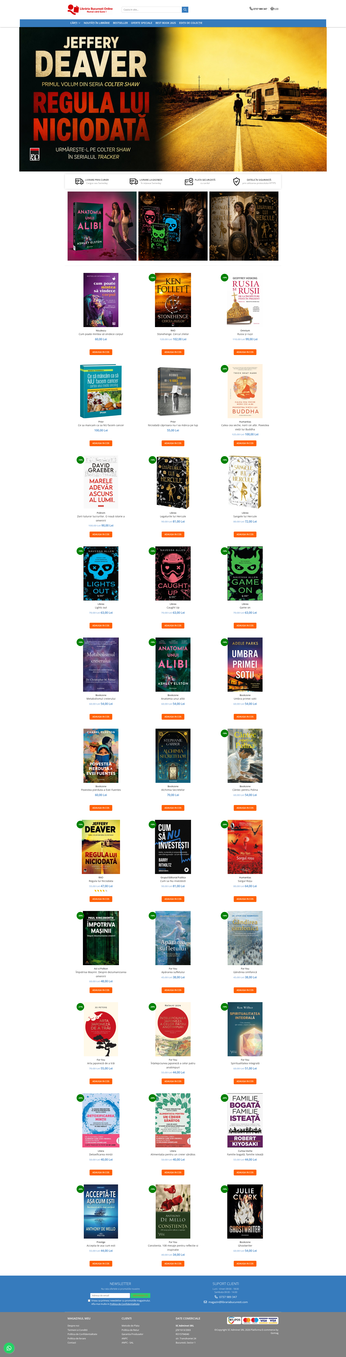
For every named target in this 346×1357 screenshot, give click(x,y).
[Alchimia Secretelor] (173, 756)
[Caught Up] (173, 573)
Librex (173, 512)
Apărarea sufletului (173, 972)
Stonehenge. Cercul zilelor (173, 334)
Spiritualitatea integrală (245, 1063)
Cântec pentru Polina (245, 789)
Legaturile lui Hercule (173, 516)
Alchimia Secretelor (173, 789)
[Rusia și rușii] (245, 300)
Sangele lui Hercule (245, 516)
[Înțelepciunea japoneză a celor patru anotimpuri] (173, 1029)
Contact (72, 1342)
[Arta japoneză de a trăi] (101, 1029)
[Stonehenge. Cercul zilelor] (173, 300)
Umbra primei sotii (245, 698)
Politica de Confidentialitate (124, 1304)
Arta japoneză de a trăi (101, 1063)
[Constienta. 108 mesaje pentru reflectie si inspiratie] (173, 1211)
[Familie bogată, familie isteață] (245, 1120)
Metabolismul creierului (101, 698)
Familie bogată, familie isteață (245, 1154)
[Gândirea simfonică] (245, 938)
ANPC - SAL (128, 1342)
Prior (101, 421)
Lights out (101, 607)
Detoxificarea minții (101, 1154)
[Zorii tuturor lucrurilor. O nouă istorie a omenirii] (101, 482)
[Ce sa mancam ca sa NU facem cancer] (101, 391)
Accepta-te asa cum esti (101, 1245)
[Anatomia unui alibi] (102, 226)
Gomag (274, 1333)
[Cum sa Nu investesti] (173, 847)
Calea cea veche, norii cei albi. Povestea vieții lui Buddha (245, 427)
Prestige (101, 1242)
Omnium (245, 330)
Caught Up (173, 607)
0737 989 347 (228, 1297)
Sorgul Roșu (245, 881)
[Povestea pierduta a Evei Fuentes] (101, 756)
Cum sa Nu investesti (173, 881)
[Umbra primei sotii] (245, 665)
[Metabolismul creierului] (101, 665)
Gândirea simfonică (245, 972)
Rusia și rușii (245, 334)
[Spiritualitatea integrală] (245, 1029)
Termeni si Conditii (77, 1330)
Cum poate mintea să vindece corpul (101, 334)
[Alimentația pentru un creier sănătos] (173, 1120)
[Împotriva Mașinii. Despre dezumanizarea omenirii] (101, 938)
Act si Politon (101, 968)
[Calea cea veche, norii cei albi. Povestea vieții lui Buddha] (245, 391)
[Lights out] (101, 573)
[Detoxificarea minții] (101, 1120)
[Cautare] (185, 10)
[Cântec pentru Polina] (243, 226)
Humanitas (245, 421)
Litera (101, 1150)
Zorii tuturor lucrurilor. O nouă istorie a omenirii (101, 518)
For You (173, 968)
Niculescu (101, 330)
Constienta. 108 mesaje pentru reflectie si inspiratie (173, 1247)
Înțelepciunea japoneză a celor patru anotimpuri (173, 1065)
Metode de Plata (130, 1325)
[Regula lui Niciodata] (173, 99)
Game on (245, 607)
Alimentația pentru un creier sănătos (173, 1154)
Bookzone (101, 695)
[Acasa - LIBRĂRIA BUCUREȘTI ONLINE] (90, 10)
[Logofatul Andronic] (172, 226)
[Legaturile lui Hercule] (173, 482)
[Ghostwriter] (245, 1211)
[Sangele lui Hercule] (245, 482)
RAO (173, 330)
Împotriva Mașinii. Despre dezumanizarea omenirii (101, 974)
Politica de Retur (130, 1330)
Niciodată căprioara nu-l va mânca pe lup (173, 425)
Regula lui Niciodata (101, 881)
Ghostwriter (245, 1245)
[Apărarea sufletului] (173, 938)
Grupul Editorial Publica (173, 877)
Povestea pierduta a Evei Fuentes (101, 789)
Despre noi (73, 1325)
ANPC (125, 1338)
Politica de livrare (77, 1338)
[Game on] (245, 573)
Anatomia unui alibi (173, 698)
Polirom (101, 512)
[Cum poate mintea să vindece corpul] (101, 300)
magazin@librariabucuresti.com (228, 1302)
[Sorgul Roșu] (245, 847)
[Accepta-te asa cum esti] (101, 1211)
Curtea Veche (245, 1150)
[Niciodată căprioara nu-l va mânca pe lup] (173, 391)
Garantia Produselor (132, 1334)
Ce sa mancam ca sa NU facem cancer (101, 425)
